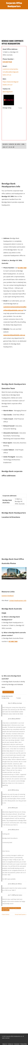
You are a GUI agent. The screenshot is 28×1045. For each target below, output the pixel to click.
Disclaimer (16, 1044)
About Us (4, 1044)
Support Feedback (8, 596)
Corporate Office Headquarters (14, 4)
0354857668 (7, 62)
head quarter (5, 910)
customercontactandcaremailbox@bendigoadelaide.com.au (10, 72)
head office (17, 908)
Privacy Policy (24, 1044)
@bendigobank (8, 92)
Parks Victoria (5, 914)
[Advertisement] (14, 25)
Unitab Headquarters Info (17, 600)
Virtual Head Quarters (20, 914)
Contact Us (10, 1044)
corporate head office (7, 908)
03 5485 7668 (13, 641)
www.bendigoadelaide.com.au (14, 335)
